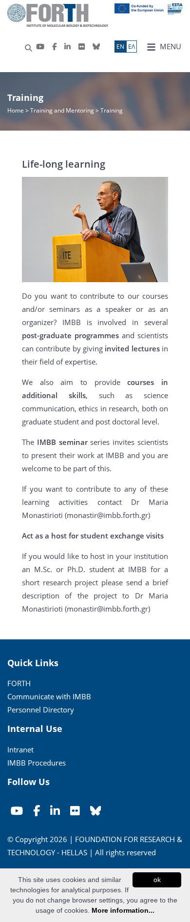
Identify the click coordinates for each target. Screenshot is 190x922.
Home (16, 110)
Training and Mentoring (62, 110)
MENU (169, 46)
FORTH (19, 683)
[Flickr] (82, 46)
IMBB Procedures (36, 763)
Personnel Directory (40, 709)
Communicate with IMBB (49, 696)
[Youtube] (40, 46)
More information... (123, 910)
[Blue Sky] (96, 46)
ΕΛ (131, 46)
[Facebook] (54, 46)
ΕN (120, 46)
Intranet (20, 749)
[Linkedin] (67, 46)
